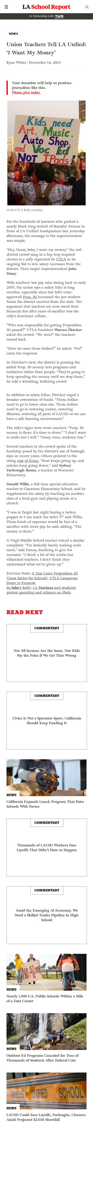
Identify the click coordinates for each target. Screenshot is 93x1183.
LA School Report (46, 7)
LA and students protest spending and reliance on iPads (41, 590)
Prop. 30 (30, 296)
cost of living (27, 460)
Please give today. (26, 92)
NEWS (13, 33)
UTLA (61, 259)
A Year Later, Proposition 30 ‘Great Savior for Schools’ (42, 576)
